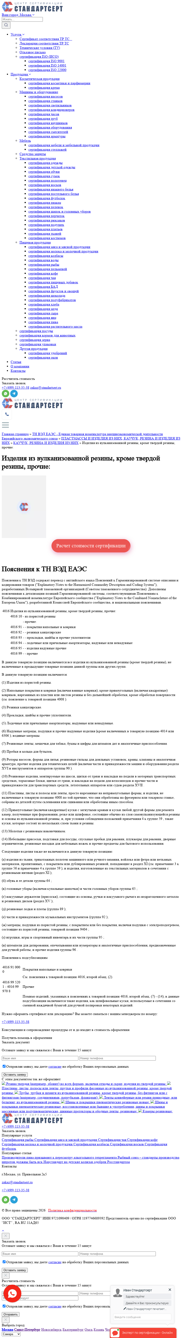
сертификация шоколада (46, 295)
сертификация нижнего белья (50, 189)
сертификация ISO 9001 (46, 61)
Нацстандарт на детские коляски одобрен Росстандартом (87, 1162)
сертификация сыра (43, 313)
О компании (20, 366)
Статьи (16, 362)
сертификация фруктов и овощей (53, 291)
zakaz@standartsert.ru (45, 387)
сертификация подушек (46, 225)
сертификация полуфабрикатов (52, 300)
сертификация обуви (44, 171)
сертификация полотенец (47, 180)
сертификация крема (44, 87)
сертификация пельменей (47, 269)
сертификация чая (42, 278)
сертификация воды (43, 260)
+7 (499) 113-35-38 (15, 387)
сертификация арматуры (46, 136)
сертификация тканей (44, 233)
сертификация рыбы (43, 264)
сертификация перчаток (46, 216)
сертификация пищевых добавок (53, 282)
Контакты (18, 371)
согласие (54, 1066)
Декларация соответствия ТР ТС (44, 43)
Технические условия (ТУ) (40, 48)
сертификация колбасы (45, 256)
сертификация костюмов (47, 238)
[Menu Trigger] (5, 425)
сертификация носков (44, 185)
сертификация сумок (44, 176)
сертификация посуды (36, 331)
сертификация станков (45, 101)
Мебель (25, 140)
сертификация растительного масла (55, 326)
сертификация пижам (44, 202)
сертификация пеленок (45, 207)
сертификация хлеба (43, 304)
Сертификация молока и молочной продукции (37, 1144)
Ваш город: (16, 15)
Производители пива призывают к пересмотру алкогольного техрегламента (60, 1157)
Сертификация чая (112, 1140)
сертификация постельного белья (53, 194)
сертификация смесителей (48, 132)
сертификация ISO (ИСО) (39, 56)
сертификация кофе (43, 273)
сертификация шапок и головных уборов (59, 211)
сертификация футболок (46, 198)
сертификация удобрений (47, 353)
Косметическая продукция (39, 79)
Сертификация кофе (142, 1140)
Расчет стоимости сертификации (91, 545)
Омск (89, 1329)
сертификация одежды (45, 163)
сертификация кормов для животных (47, 335)
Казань (99, 1329)
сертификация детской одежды (51, 167)
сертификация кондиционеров (51, 110)
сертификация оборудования (50, 127)
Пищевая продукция (35, 242)
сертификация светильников (50, 105)
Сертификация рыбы (18, 1140)
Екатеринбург (73, 1329)
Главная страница (15, 434)
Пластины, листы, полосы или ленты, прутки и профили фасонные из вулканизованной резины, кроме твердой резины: (87, 1090)
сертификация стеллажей (47, 149)
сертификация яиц (42, 317)
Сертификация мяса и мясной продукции (66, 1140)
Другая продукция (33, 348)
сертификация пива (43, 322)
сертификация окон (43, 357)
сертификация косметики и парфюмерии (59, 83)
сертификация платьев (45, 229)
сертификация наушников (48, 123)
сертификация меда (43, 309)
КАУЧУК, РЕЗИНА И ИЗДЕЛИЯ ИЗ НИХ (46, 443)
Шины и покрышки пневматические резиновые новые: (107, 1102)
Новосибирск (51, 1329)
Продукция (20, 74)
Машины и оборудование (39, 92)
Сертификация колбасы (91, 1144)
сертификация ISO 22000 (47, 70)
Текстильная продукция (38, 158)
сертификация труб (43, 118)
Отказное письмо (33, 52)
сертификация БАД (43, 287)
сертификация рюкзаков (46, 220)
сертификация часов (43, 114)
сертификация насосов (45, 96)
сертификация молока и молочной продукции (63, 251)
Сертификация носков (127, 1144)
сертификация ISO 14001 (47, 65)
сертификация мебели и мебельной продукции (63, 145)
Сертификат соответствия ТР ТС (46, 39)
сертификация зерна (35, 340)
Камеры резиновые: (157, 1111)
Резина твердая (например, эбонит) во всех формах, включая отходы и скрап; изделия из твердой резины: (86, 1084)
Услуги (16, 34)
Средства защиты (33, 154)
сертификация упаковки (38, 344)
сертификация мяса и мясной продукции (59, 247)
